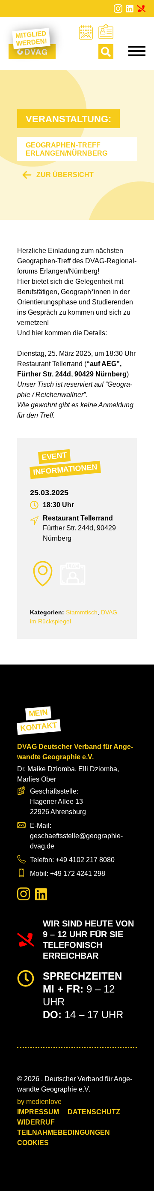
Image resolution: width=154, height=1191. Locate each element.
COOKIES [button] (33, 1142)
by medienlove (39, 1101)
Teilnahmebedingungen (63, 1132)
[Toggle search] (105, 51)
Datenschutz (94, 1112)
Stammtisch (82, 612)
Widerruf (36, 1122)
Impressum (38, 1112)
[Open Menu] (136, 51)
